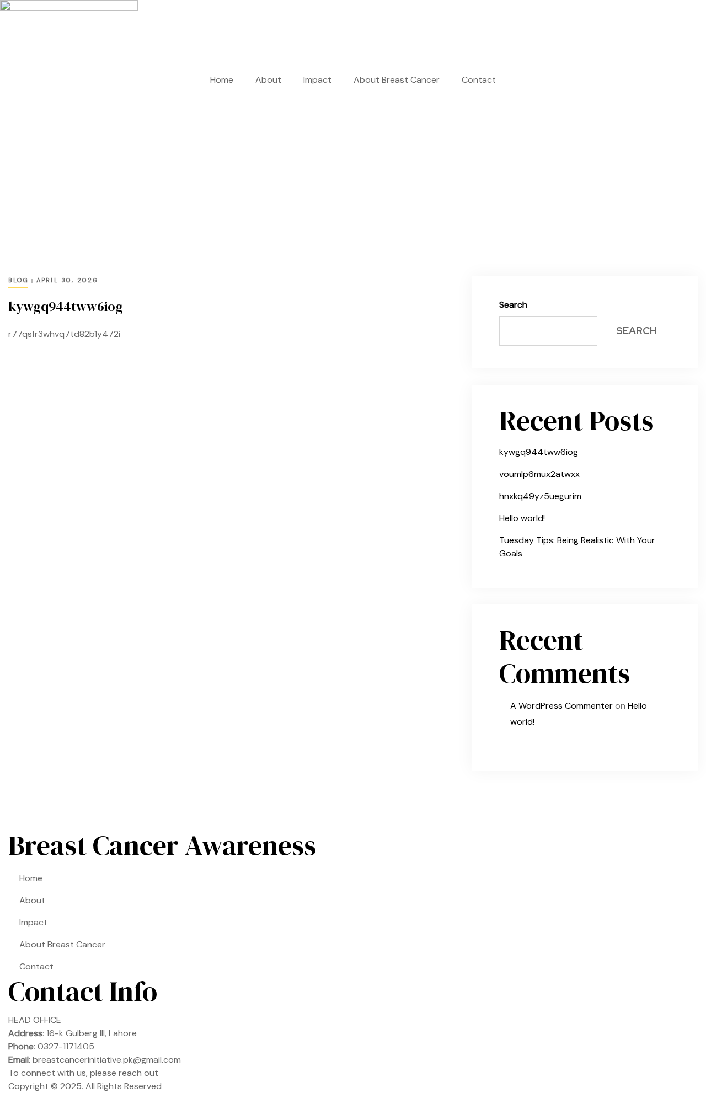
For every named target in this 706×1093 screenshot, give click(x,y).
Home (221, 79)
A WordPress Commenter (561, 705)
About (268, 79)
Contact (479, 79)
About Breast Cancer (397, 79)
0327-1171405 (66, 1046)
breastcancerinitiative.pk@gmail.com (107, 1059)
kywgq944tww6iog (65, 306)
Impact (317, 79)
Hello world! (522, 518)
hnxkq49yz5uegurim (540, 496)
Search (513, 304)
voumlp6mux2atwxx (539, 474)
